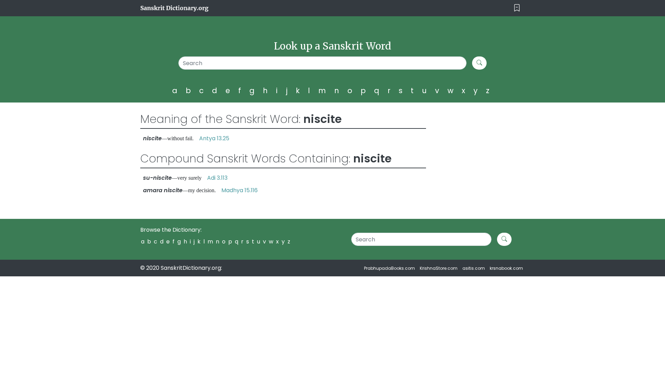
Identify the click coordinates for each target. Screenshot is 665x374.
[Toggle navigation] (517, 8)
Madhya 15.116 (239, 190)
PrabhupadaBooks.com (389, 268)
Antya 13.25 (214, 138)
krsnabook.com (506, 268)
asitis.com (473, 268)
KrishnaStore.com (439, 268)
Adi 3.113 (217, 178)
